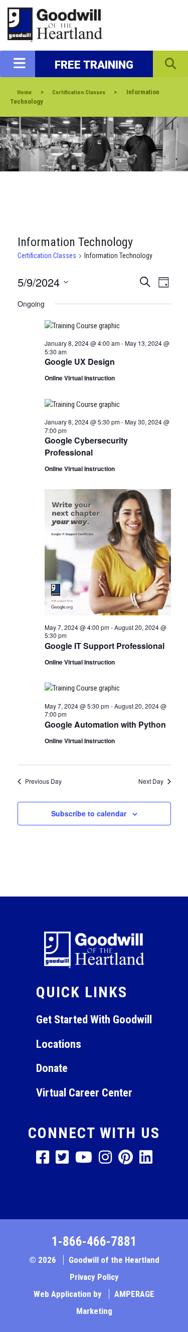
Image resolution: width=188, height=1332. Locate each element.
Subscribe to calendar (88, 813)
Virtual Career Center (84, 1092)
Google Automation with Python (105, 724)
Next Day (150, 781)
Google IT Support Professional (104, 645)
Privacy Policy (94, 1277)
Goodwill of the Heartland (114, 1260)
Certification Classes (47, 256)
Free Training (94, 64)
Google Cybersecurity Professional (86, 446)
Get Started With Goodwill (94, 1019)
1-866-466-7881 (94, 1241)
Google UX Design (80, 361)
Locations (58, 1043)
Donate (52, 1067)
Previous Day (43, 781)
